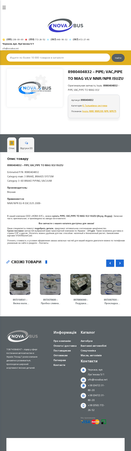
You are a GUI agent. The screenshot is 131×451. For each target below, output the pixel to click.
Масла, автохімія (91, 355)
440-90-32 (59, 39)
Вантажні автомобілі (93, 346)
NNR (91, 111)
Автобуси (86, 341)
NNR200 (99, 111)
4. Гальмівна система (94, 106)
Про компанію (62, 341)
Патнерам (60, 360)
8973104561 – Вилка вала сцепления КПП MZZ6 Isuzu (20, 301)
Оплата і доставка (65, 346)
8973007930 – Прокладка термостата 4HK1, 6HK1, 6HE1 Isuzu (111, 301)
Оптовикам (61, 355)
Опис (12, 148)
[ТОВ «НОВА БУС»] (65, 26)
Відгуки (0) (26, 148)
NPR (106, 111)
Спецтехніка (88, 350)
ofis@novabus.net (98, 379)
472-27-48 (81, 39)
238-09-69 (14, 39)
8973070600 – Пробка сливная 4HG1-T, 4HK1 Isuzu (50, 301)
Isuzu (85, 111)
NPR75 (112, 111)
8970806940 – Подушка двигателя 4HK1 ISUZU (80, 301)
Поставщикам (62, 350)
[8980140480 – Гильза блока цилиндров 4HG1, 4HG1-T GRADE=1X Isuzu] (34, 87)
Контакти (59, 365)
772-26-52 (37, 39)
